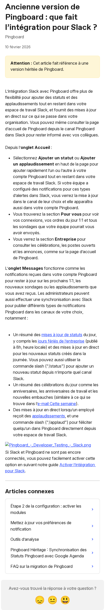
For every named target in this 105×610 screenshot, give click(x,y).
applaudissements (48, 415)
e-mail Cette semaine (56, 403)
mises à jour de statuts (62, 334)
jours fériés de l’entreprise (61, 341)
